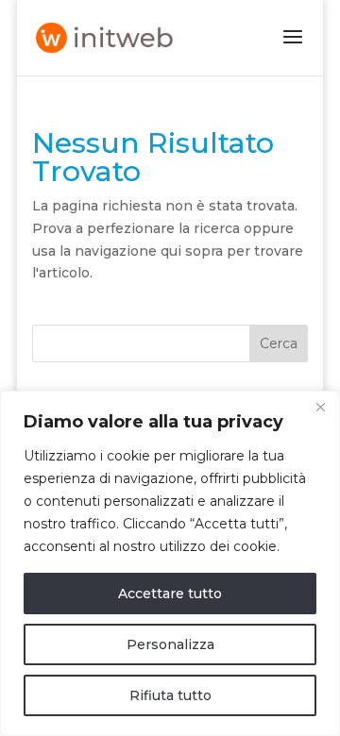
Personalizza (170, 644)
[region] (170, 563)
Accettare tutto (170, 593)
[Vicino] (320, 406)
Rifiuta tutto (170, 695)
